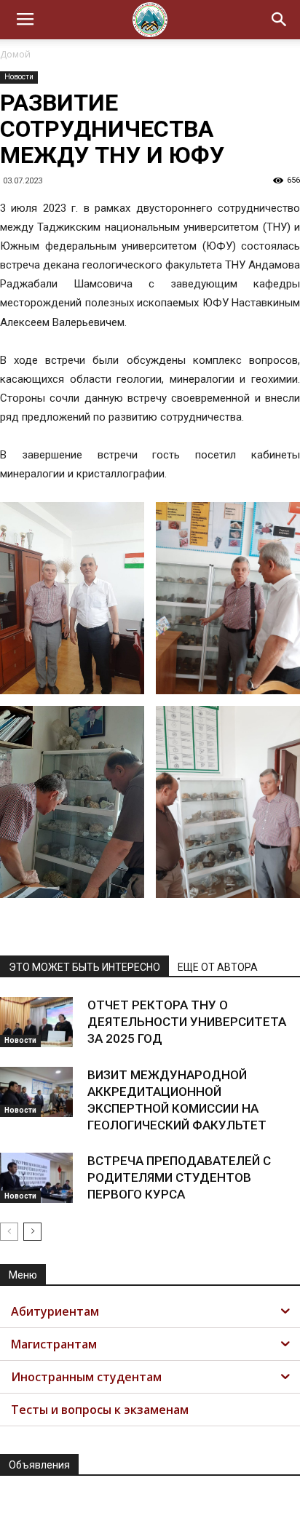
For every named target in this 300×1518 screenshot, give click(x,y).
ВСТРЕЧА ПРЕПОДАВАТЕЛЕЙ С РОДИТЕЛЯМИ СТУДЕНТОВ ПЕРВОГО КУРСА (179, 1177)
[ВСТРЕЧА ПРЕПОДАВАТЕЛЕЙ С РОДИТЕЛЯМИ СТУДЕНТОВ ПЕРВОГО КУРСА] (36, 1178)
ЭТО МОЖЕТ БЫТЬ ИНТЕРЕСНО (84, 967)
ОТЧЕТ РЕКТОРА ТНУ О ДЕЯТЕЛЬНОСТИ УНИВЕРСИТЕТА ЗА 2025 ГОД (186, 1022)
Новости (18, 77)
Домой (15, 54)
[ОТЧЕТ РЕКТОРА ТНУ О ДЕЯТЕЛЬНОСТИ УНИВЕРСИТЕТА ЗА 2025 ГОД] (36, 1022)
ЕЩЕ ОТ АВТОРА (218, 967)
